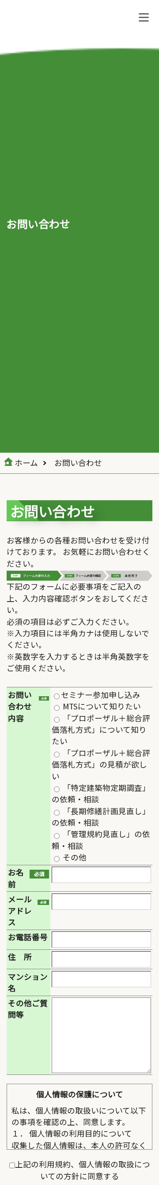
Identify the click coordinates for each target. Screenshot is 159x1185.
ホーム (26, 462)
